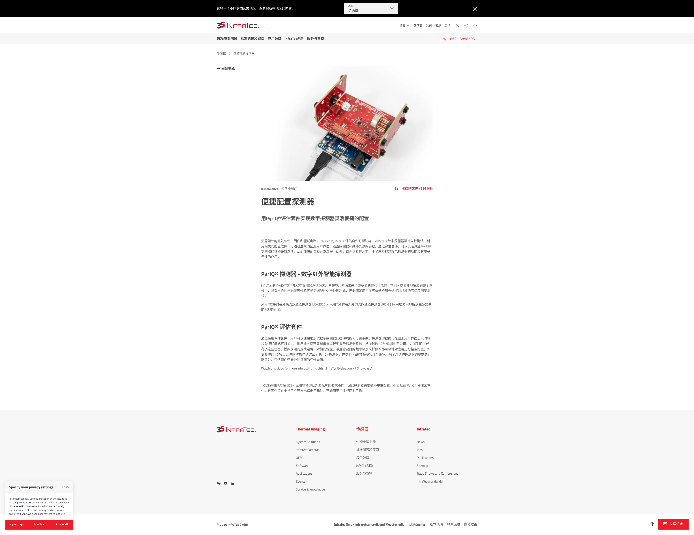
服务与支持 (315, 38)
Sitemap (422, 465)
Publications (425, 457)
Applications (304, 473)
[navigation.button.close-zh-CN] (474, 8)
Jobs (420, 449)
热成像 (418, 25)
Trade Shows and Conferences (437, 473)
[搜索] (475, 25)
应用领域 (275, 38)
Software (302, 465)
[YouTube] (225, 483)
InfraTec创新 (294, 38)
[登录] (457, 25)
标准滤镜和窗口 (252, 38)
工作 (447, 25)
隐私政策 (470, 524)
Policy (66, 487)
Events (300, 481)
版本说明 (436, 524)
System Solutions (308, 441)
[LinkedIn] (232, 483)
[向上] (652, 524)
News (421, 441)
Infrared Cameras (307, 449)
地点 (438, 25)
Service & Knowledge (310, 489)
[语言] (466, 25)
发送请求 (676, 523)
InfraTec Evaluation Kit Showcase (348, 368)
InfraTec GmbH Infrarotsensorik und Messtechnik (369, 524)
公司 (429, 25)
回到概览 (228, 68)
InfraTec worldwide (430, 481)
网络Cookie (417, 524)
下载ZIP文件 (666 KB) (416, 188)
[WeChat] (218, 483)
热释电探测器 (227, 38)
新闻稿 (221, 53)
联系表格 (453, 524)
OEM (299, 457)
